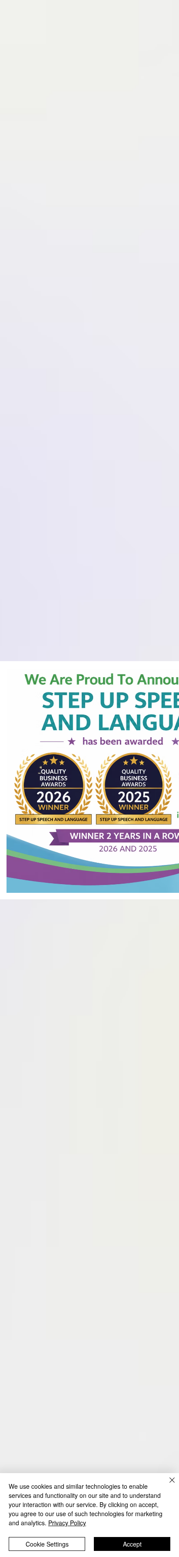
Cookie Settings (47, 1544)
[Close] (166, 1485)
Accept (132, 1544)
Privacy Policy (67, 1522)
